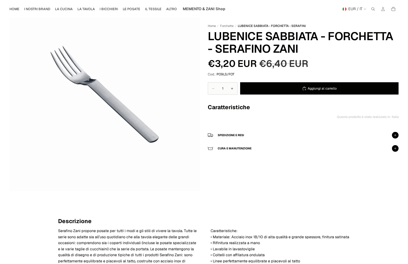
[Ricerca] (373, 9)
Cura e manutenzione (234, 148)
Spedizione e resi (231, 135)
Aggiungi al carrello (322, 88)
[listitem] (171, 9)
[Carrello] (393, 9)
